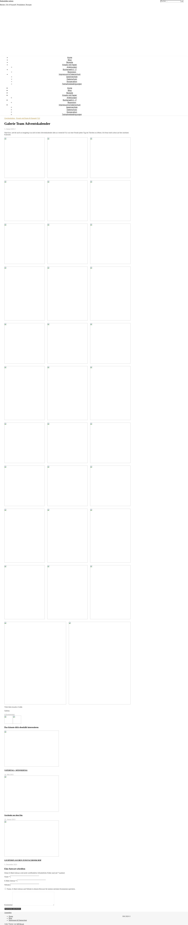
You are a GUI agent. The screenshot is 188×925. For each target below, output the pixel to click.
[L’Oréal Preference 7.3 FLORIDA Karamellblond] (8, 723)
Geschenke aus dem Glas (13, 815)
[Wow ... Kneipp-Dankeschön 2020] (17, 723)
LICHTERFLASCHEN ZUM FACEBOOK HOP (22, 860)
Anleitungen (72, 67)
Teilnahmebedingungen (72, 84)
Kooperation (72, 81)
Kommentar (8, 905)
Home (69, 57)
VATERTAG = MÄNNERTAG (15, 770)
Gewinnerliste (71, 76)
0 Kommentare (9, 714)
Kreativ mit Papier (69, 64)
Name (7, 877)
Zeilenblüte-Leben (6, 1)
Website (7, 885)
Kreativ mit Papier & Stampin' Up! (28, 118)
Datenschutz (72, 79)
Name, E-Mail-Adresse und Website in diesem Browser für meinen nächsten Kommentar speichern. (41, 889)
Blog (70, 60)
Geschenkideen (9, 118)
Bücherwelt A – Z (69, 69)
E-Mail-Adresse (10, 881)
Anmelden (8, 913)
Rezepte (69, 62)
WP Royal (20, 924)
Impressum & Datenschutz (70, 74)
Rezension (72, 72)
